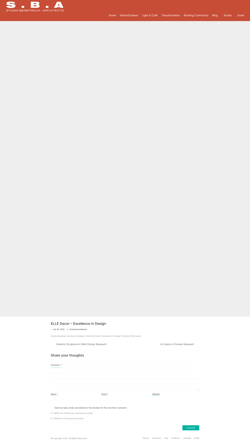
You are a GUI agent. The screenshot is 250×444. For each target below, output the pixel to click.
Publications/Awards (78, 329)
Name (54, 394)
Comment (56, 365)
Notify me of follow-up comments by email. (73, 413)
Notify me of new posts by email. (69, 418)
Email (105, 394)
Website (156, 394)
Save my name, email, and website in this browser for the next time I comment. (90, 408)
